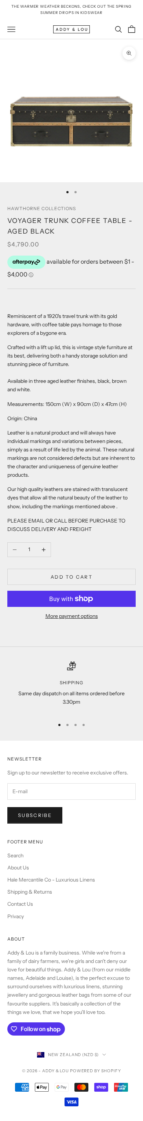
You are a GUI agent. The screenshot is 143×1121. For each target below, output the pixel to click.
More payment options (71, 616)
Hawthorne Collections (41, 208)
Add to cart (71, 577)
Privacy (15, 916)
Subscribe (35, 815)
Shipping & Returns (29, 892)
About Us (18, 867)
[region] (71, 687)
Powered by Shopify (95, 1070)
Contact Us (20, 904)
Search (15, 855)
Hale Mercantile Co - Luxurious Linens (51, 879)
